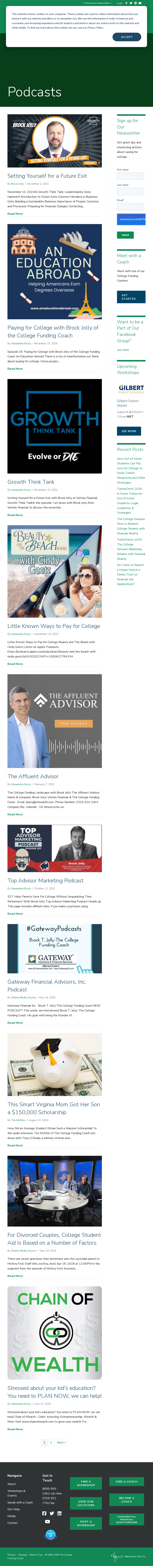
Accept (127, 36)
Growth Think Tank (30, 482)
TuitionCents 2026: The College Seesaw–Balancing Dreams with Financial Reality (131, 549)
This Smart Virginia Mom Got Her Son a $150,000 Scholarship (53, 1108)
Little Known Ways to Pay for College (53, 626)
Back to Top (36, 1554)
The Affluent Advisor (33, 776)
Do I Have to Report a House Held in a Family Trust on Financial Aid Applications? (130, 574)
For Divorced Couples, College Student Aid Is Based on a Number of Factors (54, 1239)
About (11, 1484)
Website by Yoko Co (135, 1556)
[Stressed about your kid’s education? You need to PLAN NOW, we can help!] (54, 1333)
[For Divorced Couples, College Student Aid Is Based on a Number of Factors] (54, 1191)
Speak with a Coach (20, 1502)
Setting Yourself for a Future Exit (47, 176)
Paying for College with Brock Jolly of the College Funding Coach (53, 331)
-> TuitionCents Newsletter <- (97, 3)
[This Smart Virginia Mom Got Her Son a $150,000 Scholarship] (54, 1064)
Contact (12, 1523)
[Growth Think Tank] (54, 426)
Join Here (123, 350)
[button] (131, 297)
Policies (12, 1554)
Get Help (13, 1509)
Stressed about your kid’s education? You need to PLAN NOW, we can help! (54, 1392)
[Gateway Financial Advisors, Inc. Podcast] (54, 948)
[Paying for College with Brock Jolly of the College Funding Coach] (54, 271)
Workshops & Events (16, 1493)
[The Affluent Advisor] (54, 721)
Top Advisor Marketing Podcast (45, 880)
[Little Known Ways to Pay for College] (54, 571)
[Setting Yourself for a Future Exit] (54, 141)
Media (11, 1516)
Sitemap (22, 1554)
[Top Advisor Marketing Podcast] (54, 848)
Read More (15, 214)
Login (120, 3)
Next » (61, 1443)
